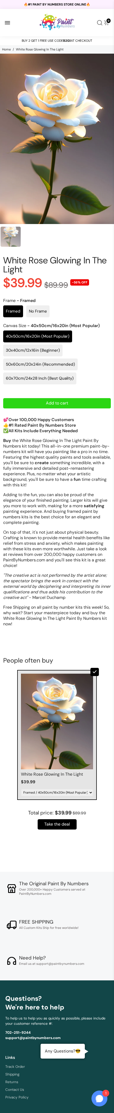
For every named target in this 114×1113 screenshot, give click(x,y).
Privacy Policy (17, 1097)
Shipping (12, 1074)
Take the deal (57, 824)
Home (6, 49)
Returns (11, 1082)
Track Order (15, 1066)
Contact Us (14, 1089)
